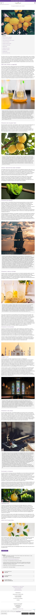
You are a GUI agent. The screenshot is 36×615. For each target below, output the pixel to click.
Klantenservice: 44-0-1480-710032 (18, 586)
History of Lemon (7, 4)
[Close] (35, 611)
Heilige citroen (5, 46)
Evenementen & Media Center (18, 594)
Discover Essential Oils (2, 4)
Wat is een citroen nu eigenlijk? (7, 37)
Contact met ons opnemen (18, 587)
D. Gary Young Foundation (18, 598)
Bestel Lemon (4, 550)
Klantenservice (18, 592)
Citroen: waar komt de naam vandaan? (8, 40)
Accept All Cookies (25, 613)
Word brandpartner (18, 590)
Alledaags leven (5, 51)
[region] (18, 612)
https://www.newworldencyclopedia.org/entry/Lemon (11, 559)
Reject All (31, 613)
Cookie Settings (3, 613)
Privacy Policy (18, 611)
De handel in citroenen (6, 49)
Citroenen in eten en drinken (7, 43)
